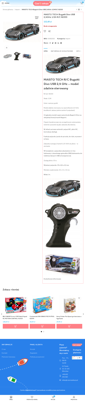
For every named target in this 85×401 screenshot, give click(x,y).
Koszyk (32, 349)
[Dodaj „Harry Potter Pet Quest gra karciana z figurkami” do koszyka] (69, 326)
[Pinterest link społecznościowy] (55, 43)
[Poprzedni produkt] (77, 10)
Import (17, 9)
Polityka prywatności (37, 357)
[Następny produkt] (81, 10)
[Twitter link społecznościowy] (52, 43)
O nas (4, 349)
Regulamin (33, 353)
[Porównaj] (49, 31)
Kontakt (4, 353)
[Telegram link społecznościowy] (61, 43)
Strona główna (8, 9)
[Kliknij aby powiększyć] (6, 47)
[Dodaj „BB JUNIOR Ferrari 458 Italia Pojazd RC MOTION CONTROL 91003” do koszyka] (16, 326)
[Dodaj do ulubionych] (45, 31)
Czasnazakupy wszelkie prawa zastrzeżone (45, 390)
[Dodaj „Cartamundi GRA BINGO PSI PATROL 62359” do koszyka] (42, 326)
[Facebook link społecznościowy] (50, 43)
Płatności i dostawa (8, 357)
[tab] (45, 50)
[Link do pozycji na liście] (64, 375)
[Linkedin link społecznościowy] (58, 43)
